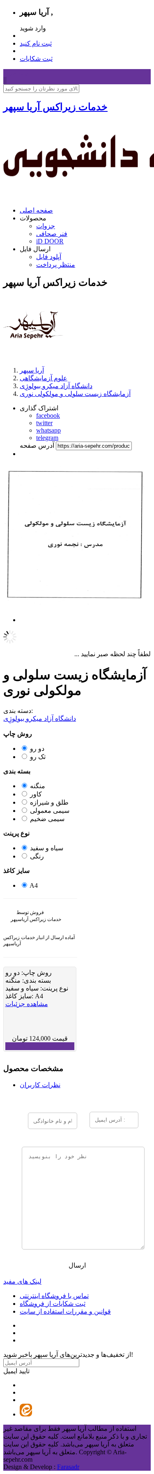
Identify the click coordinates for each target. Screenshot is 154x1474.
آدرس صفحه (37, 445)
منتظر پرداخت (55, 264)
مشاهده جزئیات (26, 1003)
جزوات (45, 225)
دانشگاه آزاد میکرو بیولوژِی (39, 718)
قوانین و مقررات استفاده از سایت (65, 1311)
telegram (47, 437)
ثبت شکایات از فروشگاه (52, 1303)
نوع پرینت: (53, 988)
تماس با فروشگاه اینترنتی (54, 1295)
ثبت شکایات (36, 58)
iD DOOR (50, 241)
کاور (36, 794)
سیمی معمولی (49, 810)
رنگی (37, 856)
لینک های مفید (22, 1281)
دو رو (37, 748)
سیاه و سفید (46, 848)
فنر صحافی (51, 233)
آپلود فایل (48, 256)
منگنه (37, 785)
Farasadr (68, 1466)
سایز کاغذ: (20, 996)
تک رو (38, 756)
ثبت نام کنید (36, 43)
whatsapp (48, 430)
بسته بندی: (36, 980)
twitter (44, 422)
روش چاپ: (36, 972)
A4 (34, 885)
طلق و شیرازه (49, 802)
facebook (48, 415)
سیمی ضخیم (47, 818)
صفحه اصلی (36, 210)
